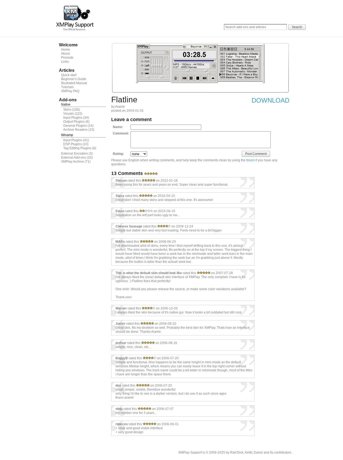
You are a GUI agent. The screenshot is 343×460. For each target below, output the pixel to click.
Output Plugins (74, 122)
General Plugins (75, 126)
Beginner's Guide (73, 79)
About (65, 53)
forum (250, 160)
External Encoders (74, 153)
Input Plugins (72, 117)
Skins (67, 109)
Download (270, 100)
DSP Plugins (72, 144)
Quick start (68, 75)
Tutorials (67, 87)
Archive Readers (75, 130)
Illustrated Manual (74, 83)
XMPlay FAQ (70, 91)
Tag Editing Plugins (77, 148)
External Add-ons (73, 157)
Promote (67, 57)
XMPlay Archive (72, 161)
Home (65, 49)
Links (65, 61)
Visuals (68, 113)
